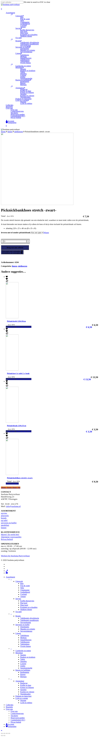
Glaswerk (19, 581)
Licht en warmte (21, 698)
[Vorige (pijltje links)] (2, 735)
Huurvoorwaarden (18, 718)
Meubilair (19, 653)
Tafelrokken (24, 644)
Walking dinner (26, 609)
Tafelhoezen (25, 642)
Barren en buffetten (22, 670)
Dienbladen (24, 627)
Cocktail (23, 594)
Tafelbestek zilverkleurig (29, 618)
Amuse (23, 596)
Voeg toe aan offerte (15, 248)
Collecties (9, 705)
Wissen (46, 233)
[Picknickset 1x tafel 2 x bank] (23, 370)
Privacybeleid (7, 539)
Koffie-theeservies (27, 601)
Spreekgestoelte (26, 668)
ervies (4, 513)
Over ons (9, 709)
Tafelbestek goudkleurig (29, 620)
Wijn (22, 588)
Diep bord (24, 605)
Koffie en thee (25, 685)
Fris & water (25, 586)
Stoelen (23, 655)
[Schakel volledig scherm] (7, 733)
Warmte (23, 700)
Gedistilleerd (25, 592)
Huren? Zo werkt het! (10, 534)
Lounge (23, 664)
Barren (22, 674)
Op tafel (18, 612)
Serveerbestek (25, 622)
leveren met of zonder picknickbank (15, 233)
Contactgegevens (17, 713)
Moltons (23, 638)
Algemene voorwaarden (11, 537)
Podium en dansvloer (23, 696)
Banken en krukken (27, 657)
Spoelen (23, 690)
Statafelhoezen (25, 640)
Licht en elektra (26, 703)
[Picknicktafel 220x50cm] (23, 318)
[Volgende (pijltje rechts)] (4, 735)
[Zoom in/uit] (9, 733)
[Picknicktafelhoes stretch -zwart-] (23, 474)
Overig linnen (25, 646)
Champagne (24, 590)
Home (3, 132)
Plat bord (23, 603)
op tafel (4, 520)
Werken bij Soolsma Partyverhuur (15, 556)
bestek (4, 518)
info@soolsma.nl (13, 506)
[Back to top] (1, 731)
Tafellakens (24, 635)
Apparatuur (19, 681)
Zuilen (22, 666)
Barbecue (24, 683)
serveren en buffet (9, 523)
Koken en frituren (27, 687)
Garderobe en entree (23, 651)
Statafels (23, 661)
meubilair (5, 525)
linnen (10, 132)
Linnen (18, 633)
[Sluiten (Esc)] (2, 733)
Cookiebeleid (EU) (18, 720)
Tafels (22, 659)
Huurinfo (9, 707)
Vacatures (14, 716)
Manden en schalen (27, 629)
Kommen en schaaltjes (28, 607)
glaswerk (5, 515)
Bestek (18, 616)
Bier (22, 583)
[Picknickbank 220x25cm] (23, 422)
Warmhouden (25, 694)
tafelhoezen (18, 132)
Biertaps (23, 677)
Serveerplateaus (26, 631)
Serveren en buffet (22, 625)
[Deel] (4, 733)
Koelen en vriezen (27, 692)
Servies (18, 599)
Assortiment (10, 577)
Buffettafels (24, 672)
